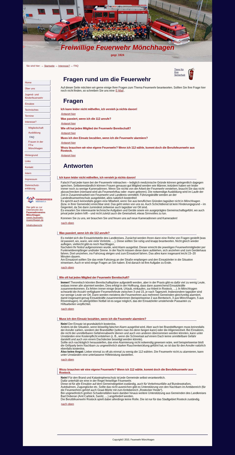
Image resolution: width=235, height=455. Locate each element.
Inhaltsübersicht (34, 225)
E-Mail (120, 90)
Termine (29, 116)
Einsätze (29, 104)
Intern (28, 173)
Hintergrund (31, 155)
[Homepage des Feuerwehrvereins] (39, 202)
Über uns (30, 88)
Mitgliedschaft (35, 128)
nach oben (67, 223)
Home (28, 82)
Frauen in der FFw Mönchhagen (35, 145)
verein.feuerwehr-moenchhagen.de (34, 218)
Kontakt (29, 167)
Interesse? (64, 65)
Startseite (49, 65)
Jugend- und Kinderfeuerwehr (34, 96)
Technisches (31, 110)
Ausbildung (34, 132)
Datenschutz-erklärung (32, 187)
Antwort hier (68, 114)
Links (28, 161)
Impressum (31, 179)
